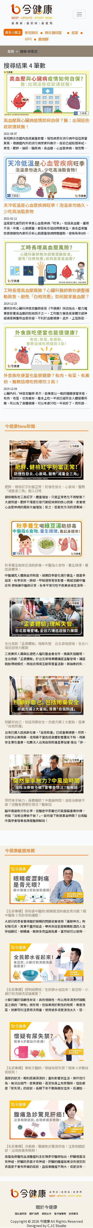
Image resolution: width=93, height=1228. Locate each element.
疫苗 (75, 32)
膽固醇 (43, 38)
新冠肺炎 (31, 32)
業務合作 (46, 1213)
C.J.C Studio (56, 1225)
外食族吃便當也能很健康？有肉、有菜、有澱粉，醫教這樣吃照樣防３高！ (46, 378)
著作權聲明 (60, 1213)
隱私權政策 (21, 1213)
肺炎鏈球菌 (55, 32)
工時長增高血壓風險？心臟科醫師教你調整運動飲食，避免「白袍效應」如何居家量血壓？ (46, 293)
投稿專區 (73, 1213)
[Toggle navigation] (79, 14)
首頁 (10, 51)
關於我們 (34, 1213)
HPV (28, 38)
